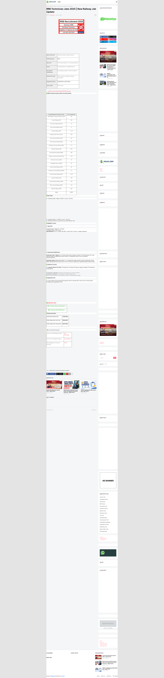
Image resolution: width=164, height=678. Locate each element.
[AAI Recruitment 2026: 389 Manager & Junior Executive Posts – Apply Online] (103, 83)
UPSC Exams (102, 501)
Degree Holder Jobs (104, 529)
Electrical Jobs (103, 510)
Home (59, 1)
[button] (117, 2)
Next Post (94, 409)
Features (101, 537)
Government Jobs (103, 643)
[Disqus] (71, 428)
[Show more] (72, 374)
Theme (63, 676)
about (101, 169)
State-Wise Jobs (103, 646)
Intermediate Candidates (105, 522)
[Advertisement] (79, 45)
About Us (102, 642)
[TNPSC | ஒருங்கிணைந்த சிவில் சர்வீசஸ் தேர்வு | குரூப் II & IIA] (88, 384)
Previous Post (50, 409)
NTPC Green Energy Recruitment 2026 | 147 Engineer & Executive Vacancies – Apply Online (71, 391)
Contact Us (108, 676)
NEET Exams (102, 503)
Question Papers (103, 644)
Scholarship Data (103, 517)
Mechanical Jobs (103, 513)
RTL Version (115, 676)
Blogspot (53, 676)
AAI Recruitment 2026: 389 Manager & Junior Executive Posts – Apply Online (111, 83)
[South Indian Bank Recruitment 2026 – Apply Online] (98, 657)
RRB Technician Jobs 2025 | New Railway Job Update (61, 6)
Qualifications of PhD (104, 524)
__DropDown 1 (103, 539)
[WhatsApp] (65, 374)
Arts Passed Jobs (103, 506)
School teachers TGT (104, 519)
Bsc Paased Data (103, 531)
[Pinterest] (67, 374)
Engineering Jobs (103, 526)
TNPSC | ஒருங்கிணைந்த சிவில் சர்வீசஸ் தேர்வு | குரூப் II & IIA (88, 390)
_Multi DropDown (103, 538)
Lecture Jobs (102, 497)
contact (101, 171)
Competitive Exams (104, 499)
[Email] (70, 374)
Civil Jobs (102, 515)
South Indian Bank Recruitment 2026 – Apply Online (53, 390)
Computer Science (103, 508)
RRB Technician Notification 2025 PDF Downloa (60, 91)
